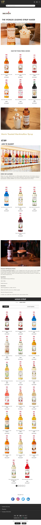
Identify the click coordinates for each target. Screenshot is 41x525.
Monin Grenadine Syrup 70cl (21, 233)
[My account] (34, 2)
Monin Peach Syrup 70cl (7, 455)
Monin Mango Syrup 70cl (20, 430)
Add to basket (6, 77)
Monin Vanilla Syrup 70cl (20, 380)
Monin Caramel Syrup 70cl (34, 455)
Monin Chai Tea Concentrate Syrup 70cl (34, 100)
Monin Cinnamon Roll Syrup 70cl (6, 74)
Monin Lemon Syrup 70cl (20, 455)
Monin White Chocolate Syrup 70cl (20, 208)
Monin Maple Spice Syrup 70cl (6, 99)
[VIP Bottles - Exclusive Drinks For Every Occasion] (5, 2)
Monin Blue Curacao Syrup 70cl (6, 207)
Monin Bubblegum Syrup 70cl (7, 406)
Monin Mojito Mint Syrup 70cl (34, 207)
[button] (37, 2)
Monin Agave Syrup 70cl (7, 430)
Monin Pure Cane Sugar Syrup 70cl (7, 356)
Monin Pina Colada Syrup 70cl (34, 430)
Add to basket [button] (7, 359)
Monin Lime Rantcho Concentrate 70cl (7, 381)
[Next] (24, 486)
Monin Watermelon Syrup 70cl (27, 479)
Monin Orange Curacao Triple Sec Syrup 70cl (14, 480)
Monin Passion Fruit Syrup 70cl (34, 355)
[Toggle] (1, 507)
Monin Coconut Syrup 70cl (34, 406)
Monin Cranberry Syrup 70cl (34, 74)
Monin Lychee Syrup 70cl (20, 406)
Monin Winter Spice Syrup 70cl (20, 74)
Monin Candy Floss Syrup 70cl (20, 99)
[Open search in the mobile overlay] (21, 6)
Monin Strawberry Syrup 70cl (20, 331)
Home (17, 302)
